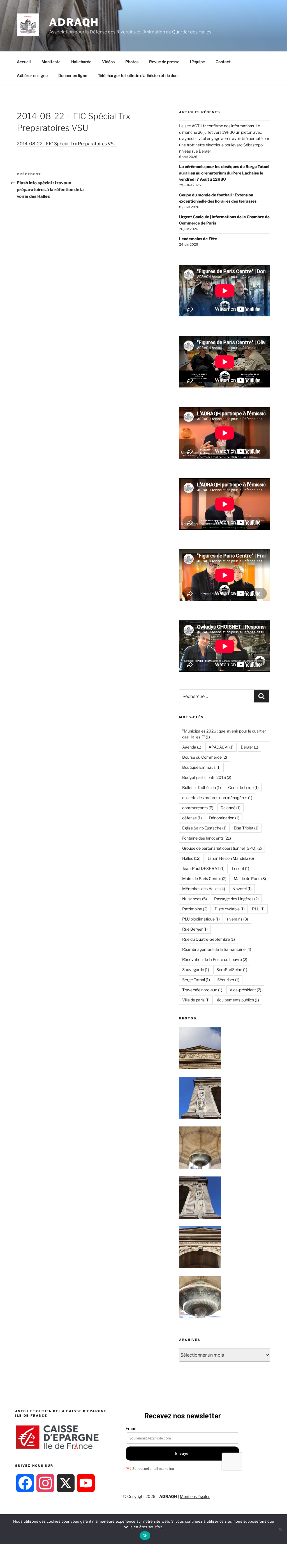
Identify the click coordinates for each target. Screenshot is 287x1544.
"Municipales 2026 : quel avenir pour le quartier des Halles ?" (224, 734)
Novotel (242, 888)
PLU (258, 908)
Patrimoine (194, 908)
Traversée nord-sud (202, 989)
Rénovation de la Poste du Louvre (214, 959)
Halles (191, 858)
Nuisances (194, 898)
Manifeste (51, 61)
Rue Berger (195, 929)
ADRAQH (74, 22)
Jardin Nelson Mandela (231, 858)
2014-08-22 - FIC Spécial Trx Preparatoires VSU (67, 143)
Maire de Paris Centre (204, 878)
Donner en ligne (72, 75)
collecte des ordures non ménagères (217, 797)
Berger (249, 747)
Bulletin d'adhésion (201, 787)
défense (192, 817)
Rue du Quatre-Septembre (208, 939)
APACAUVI (221, 747)
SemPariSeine (231, 969)
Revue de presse (164, 61)
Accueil (24, 61)
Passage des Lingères (236, 898)
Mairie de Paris (250, 878)
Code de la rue (243, 787)
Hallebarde (81, 61)
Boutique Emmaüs (201, 767)
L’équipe (197, 61)
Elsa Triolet (246, 828)
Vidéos (108, 61)
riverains (237, 919)
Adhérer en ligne (32, 75)
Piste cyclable (230, 908)
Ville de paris (196, 999)
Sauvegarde (195, 969)
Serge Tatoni (196, 979)
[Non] (280, 1529)
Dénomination (224, 817)
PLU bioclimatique (201, 919)
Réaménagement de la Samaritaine (216, 949)
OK (145, 1535)
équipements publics (238, 999)
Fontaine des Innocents (206, 838)
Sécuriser (228, 979)
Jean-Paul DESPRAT (203, 868)
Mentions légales (195, 1496)
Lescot (240, 868)
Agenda (191, 747)
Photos (131, 61)
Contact (223, 61)
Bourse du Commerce (204, 757)
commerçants (197, 807)
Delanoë (230, 807)
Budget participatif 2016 (206, 777)
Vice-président (245, 989)
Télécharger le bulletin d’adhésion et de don (137, 75)
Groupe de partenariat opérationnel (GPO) (222, 848)
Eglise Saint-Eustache (204, 828)
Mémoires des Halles (203, 888)
